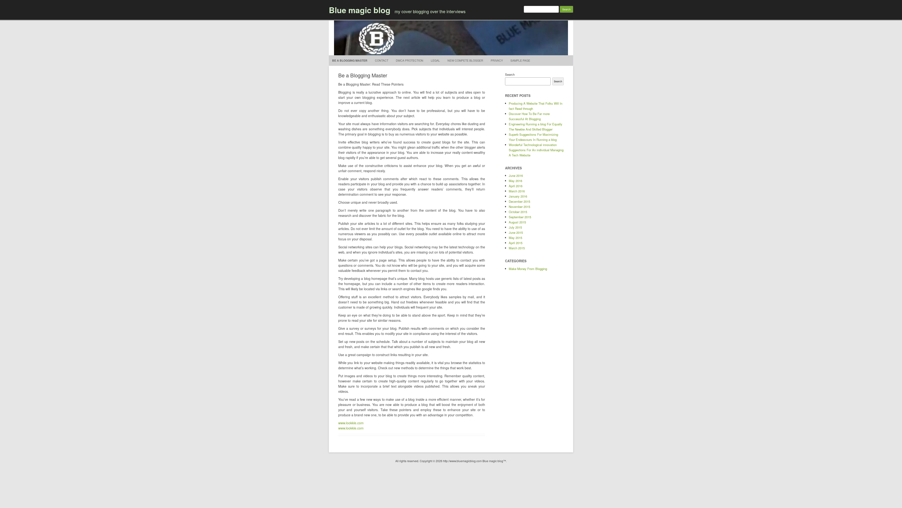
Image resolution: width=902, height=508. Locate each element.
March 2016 (517, 191)
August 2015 (517, 222)
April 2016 (515, 186)
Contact (381, 60)
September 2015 (520, 217)
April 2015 (515, 243)
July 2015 (515, 227)
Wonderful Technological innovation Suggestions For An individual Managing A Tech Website (536, 150)
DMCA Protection (409, 60)
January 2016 (518, 196)
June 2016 (516, 175)
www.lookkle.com (351, 423)
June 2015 (516, 232)
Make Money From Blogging (528, 268)
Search (510, 74)
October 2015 (518, 212)
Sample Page (520, 60)
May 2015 (515, 237)
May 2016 (515, 181)
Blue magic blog (359, 10)
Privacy (497, 60)
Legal (435, 60)
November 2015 (519, 206)
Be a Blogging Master (349, 60)
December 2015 (519, 201)
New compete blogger (465, 60)
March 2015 (517, 248)
